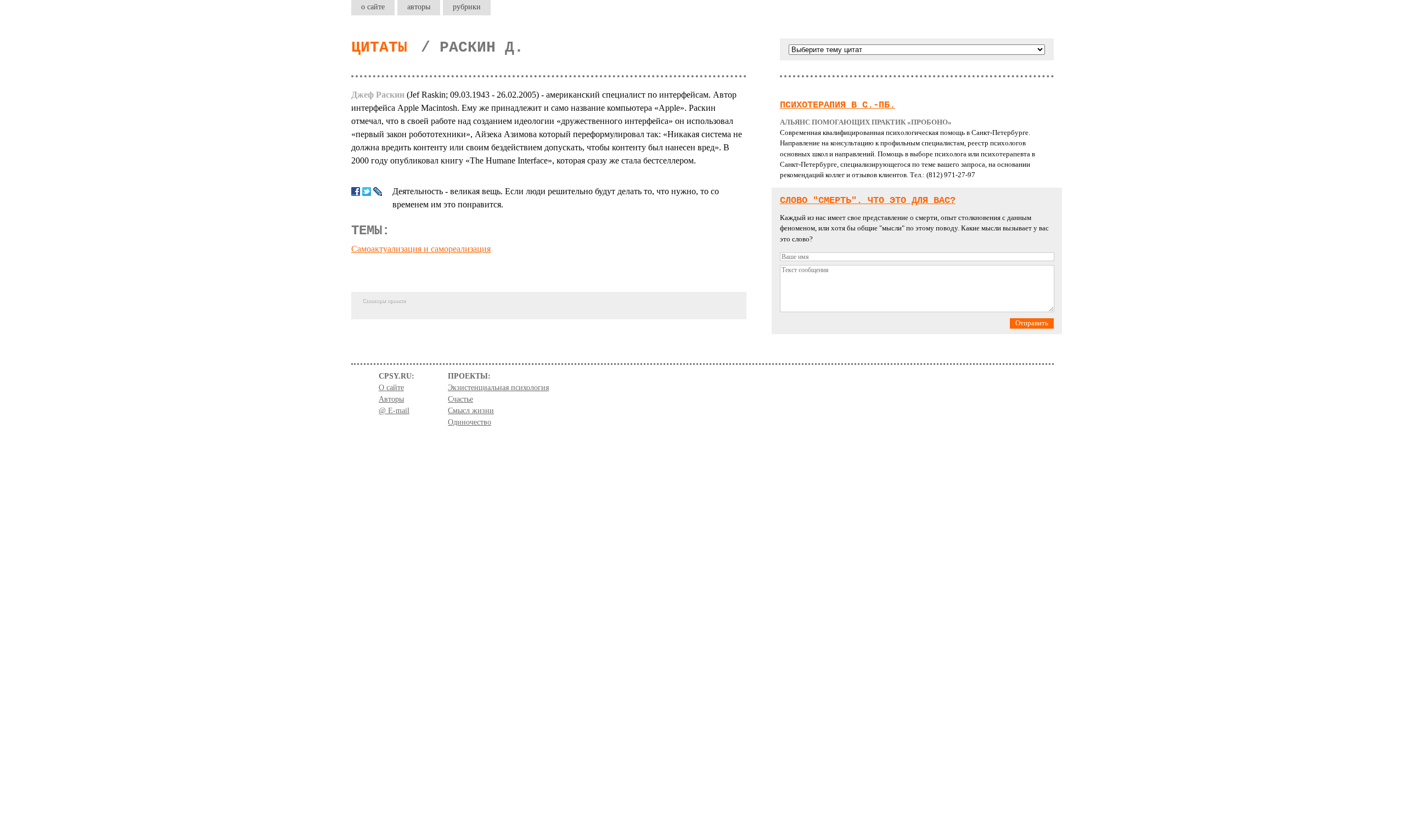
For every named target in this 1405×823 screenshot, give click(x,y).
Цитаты (379, 47)
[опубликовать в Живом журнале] (377, 191)
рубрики (467, 6)
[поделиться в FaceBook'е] (355, 191)
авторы (418, 6)
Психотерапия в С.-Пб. (837, 105)
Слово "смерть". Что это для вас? (868, 200)
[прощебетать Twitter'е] (366, 191)
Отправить (1031, 323)
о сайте (373, 6)
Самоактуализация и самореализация (421, 248)
